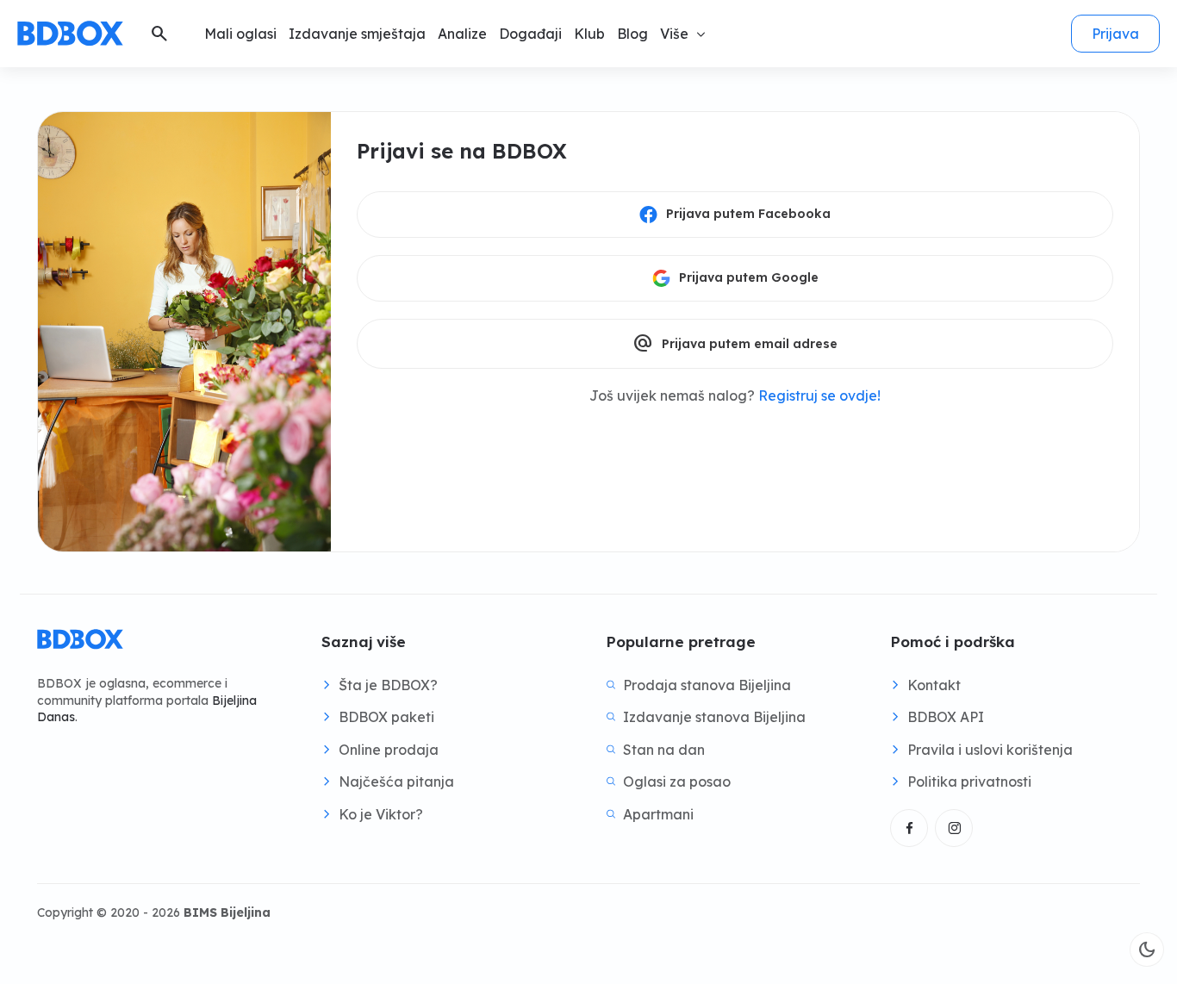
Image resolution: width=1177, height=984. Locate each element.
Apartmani (658, 814)
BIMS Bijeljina (227, 912)
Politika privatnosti (969, 781)
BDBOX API (945, 717)
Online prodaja (389, 749)
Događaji (530, 33)
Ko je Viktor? (381, 814)
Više (674, 33)
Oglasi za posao (677, 781)
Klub (589, 33)
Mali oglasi (240, 33)
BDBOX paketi (386, 717)
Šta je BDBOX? (388, 685)
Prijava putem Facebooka (748, 213)
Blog (632, 33)
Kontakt (934, 685)
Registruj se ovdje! (819, 395)
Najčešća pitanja (396, 781)
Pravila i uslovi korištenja (990, 749)
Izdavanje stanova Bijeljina (714, 717)
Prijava (1115, 33)
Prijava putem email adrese (735, 344)
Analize (462, 33)
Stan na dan (664, 749)
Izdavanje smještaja (357, 33)
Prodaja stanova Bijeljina (707, 685)
